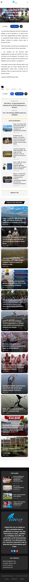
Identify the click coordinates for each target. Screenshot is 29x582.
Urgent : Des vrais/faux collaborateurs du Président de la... (19, 503)
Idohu (7, 89)
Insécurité (13, 89)
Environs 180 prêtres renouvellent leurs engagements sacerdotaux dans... (18, 479)
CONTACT (22, 579)
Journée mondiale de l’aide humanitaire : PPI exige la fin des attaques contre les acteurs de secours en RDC (19, 153)
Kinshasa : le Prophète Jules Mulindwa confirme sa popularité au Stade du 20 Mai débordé (14, 346)
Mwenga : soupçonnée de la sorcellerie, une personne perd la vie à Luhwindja (14, 451)
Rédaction (12, 17)
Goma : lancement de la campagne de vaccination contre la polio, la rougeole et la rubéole (14, 367)
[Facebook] (12, 551)
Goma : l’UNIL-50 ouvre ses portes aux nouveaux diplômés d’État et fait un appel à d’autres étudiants (19, 165)
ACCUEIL (7, 579)
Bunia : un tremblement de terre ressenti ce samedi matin (13, 410)
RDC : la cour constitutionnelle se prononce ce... (18, 487)
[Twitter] (14, 551)
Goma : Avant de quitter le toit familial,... (19, 495)
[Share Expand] (21, 26)
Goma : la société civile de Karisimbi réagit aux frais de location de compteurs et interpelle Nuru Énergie (19, 127)
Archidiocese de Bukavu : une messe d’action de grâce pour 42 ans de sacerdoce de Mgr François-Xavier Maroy (19, 140)
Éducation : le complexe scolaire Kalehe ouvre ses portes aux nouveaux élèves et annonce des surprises (13, 429)
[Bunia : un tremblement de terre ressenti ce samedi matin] (14, 405)
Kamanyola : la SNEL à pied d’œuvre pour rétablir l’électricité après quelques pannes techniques (14, 388)
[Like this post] (12, 93)
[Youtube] (17, 551)
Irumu (20, 89)
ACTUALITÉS (14, 579)
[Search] (27, 2)
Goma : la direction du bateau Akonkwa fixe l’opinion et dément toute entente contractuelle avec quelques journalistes (13, 324)
